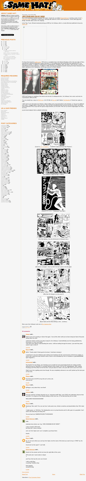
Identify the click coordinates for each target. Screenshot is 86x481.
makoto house (4, 159)
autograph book (4, 126)
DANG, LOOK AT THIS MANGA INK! (10, 52)
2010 (4, 65)
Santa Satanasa (30, 419)
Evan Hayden (4, 110)
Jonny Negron (4, 118)
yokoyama (3, 199)
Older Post (82, 474)
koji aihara (3, 157)
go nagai (3, 141)
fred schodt (3, 139)
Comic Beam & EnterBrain (7, 94)
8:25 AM (27, 390)
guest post (3, 143)
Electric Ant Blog (4, 80)
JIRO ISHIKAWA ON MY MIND (33, 16)
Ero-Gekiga (3, 104)
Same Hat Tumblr (5, 77)
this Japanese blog (46, 324)
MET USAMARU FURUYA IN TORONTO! (9, 59)
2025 (4, 41)
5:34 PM (27, 401)
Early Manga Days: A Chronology (8, 82)
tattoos (2, 184)
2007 (4, 68)
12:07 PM (28, 347)
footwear (3, 138)
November (6, 47)
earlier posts (38, 62)
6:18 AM (27, 469)
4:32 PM (27, 374)
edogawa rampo (5, 134)
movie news (4, 162)
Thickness (3, 113)
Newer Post (25, 474)
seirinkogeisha (4, 174)
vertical (2, 195)
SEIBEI (2, 119)
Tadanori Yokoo (4, 89)
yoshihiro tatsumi (5, 201)
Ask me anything (6, 29)
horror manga (4, 147)
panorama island (5, 172)
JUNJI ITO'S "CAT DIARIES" (9, 56)
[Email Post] (30, 326)
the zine (3, 187)
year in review (4, 198)
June (5, 49)
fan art (2, 137)
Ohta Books (3, 95)
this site (54, 100)
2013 (4, 43)
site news (3, 178)
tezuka (2, 186)
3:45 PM (27, 360)
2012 (4, 44)
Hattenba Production (5, 96)
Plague (28, 376)
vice (2, 196)
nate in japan (4, 163)
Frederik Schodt (4, 91)
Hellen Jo (3, 114)
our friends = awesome (6, 171)
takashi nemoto (4, 183)
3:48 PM (27, 436)
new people (3, 165)
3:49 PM (27, 447)
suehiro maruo (4, 180)
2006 (4, 70)
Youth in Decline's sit (5, 17)
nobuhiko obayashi (5, 166)
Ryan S (28, 349)
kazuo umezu (4, 156)
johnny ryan (3, 152)
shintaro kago (4, 177)
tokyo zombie (4, 191)
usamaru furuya (4, 194)
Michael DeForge (64, 18)
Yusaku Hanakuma (5, 87)
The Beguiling (66, 100)
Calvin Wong (4, 115)
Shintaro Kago (4, 85)
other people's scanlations (7, 170)
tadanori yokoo (4, 181)
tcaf (2, 185)
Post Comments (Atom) (34, 477)
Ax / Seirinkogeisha (5, 93)
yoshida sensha (4, 200)
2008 (4, 67)
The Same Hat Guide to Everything (9, 81)
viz (1, 197)
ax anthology (4, 127)
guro (2, 145)
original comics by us (6, 168)
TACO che (24, 24)
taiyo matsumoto (5, 182)
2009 (4, 66)
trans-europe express (6, 192)
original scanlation (5, 169)
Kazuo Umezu (4, 83)
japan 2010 (27, 327)
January (5, 63)
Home (53, 474)
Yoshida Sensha (5, 86)
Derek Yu (3, 116)
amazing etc (4, 125)
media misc (3, 160)
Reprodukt (3, 98)
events (2, 136)
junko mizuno (4, 154)
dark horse (3, 129)
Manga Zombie (4, 92)
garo (2, 140)
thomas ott (3, 188)
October (5, 48)
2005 (4, 71)
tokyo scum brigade (5, 189)
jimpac (28, 334)
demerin (3, 130)
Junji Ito (3, 88)
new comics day (4, 164)
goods (2, 142)
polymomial (29, 362)
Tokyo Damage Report (6, 101)
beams (2, 128)
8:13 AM (27, 382)
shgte (2, 176)
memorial (3, 161)
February (6, 62)
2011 (4, 45)
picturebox (3, 173)
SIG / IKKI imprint (5, 97)
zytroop (28, 392)
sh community (4, 175)
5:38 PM (27, 416)
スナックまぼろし (44, 146)
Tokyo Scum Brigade (5, 100)
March (5, 61)
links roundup (4, 158)
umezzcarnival (4, 193)
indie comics (4, 149)
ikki (2, 148)
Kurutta (2, 99)
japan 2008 (3, 150)
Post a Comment (25, 472)
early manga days (5, 133)
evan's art (3, 135)
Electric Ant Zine (4, 78)
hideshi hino (4, 146)
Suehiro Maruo (4, 84)
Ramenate (3, 111)
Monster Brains (4, 103)
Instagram (15, 17)
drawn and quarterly (5, 131)
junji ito (2, 153)
